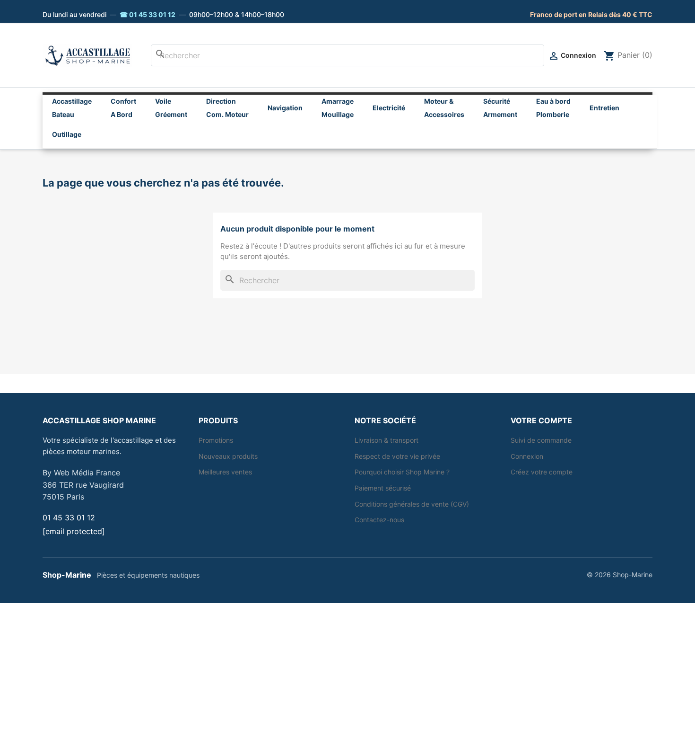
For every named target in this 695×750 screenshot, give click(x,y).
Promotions (216, 440)
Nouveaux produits (228, 456)
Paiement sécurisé (383, 488)
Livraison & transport (386, 440)
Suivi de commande (541, 440)
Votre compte (541, 420)
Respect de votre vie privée (397, 456)
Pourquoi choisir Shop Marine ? (402, 472)
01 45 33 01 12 (69, 517)
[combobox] (347, 55)
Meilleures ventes (225, 472)
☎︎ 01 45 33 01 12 (147, 14)
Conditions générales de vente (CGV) (412, 504)
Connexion (527, 456)
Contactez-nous (379, 520)
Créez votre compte (542, 472)
